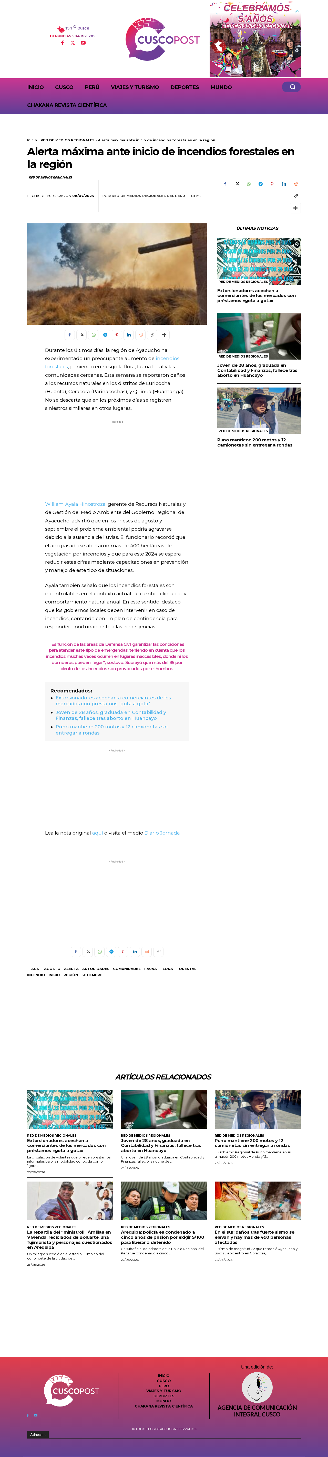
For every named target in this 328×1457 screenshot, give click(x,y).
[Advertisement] (117, 460)
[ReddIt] (296, 184)
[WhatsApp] (248, 184)
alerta (71, 969)
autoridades (95, 969)
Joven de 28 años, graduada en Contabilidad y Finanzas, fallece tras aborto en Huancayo (111, 715)
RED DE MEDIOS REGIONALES (67, 140)
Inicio (32, 140)
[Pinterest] (272, 184)
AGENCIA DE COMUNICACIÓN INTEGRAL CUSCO (257, 1411)
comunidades (127, 969)
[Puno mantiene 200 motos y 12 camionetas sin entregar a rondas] (259, 411)
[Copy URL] (296, 196)
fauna (150, 969)
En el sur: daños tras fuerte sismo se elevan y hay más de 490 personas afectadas (254, 1237)
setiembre (91, 975)
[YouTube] (83, 43)
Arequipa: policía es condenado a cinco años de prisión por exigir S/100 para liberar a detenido (162, 1237)
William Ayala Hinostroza (75, 504)
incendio (36, 975)
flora (166, 969)
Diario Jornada (162, 833)
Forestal (186, 969)
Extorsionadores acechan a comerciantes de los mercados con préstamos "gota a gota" (113, 701)
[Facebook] (62, 43)
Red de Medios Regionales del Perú (148, 196)
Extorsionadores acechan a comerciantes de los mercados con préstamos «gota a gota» (256, 295)
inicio (54, 975)
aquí (97, 833)
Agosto (52, 969)
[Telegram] (260, 184)
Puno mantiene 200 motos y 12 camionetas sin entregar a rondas (254, 442)
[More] (295, 208)
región (71, 975)
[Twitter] (73, 43)
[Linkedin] (284, 184)
